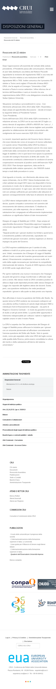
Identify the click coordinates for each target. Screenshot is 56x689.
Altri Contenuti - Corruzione (13, 440)
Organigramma (8, 399)
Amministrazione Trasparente (20, 482)
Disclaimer (28, 641)
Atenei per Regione (17, 501)
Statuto (8, 389)
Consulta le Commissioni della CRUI (23, 516)
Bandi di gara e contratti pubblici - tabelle (18, 435)
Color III (30, 681)
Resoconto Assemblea (18, 472)
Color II (28, 681)
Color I (25, 681)
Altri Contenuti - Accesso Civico (14, 445)
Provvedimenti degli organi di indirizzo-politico (19, 430)
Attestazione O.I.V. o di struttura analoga (20, 384)
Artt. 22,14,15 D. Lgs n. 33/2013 (14, 410)
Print (46, 57)
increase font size (41, 57)
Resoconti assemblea (27, 38)
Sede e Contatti (15, 477)
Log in (7, 638)
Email (5, 60)
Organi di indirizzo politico (12, 404)
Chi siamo (13, 467)
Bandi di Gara (15, 480)
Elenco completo (16, 560)
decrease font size (38, 57)
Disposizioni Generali (10, 38)
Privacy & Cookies (19, 638)
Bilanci (5, 415)
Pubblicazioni (14, 475)
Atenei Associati (15, 498)
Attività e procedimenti (11, 425)
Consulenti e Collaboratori (12, 420)
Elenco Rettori (15, 496)
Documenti (13, 470)
